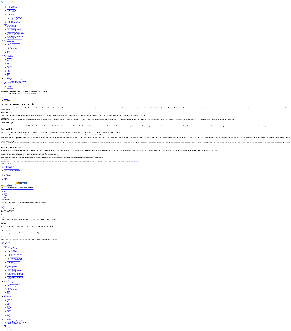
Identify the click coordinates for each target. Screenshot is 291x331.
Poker (8, 52)
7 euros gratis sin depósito (13, 30)
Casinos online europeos (12, 21)
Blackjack (9, 47)
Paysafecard (9, 66)
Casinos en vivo (10, 14)
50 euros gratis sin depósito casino (15, 36)
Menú (5, 197)
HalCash (9, 77)
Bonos (5, 24)
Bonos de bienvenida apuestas (14, 82)
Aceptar (2, 207)
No (1, 213)
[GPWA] (12, 184)
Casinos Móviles (11, 9)
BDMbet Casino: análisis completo (12, 170)
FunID (8, 75)
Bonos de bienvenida (12, 25)
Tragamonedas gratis (15, 43)
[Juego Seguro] (7, 186)
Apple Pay (9, 58)
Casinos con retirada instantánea (14, 13)
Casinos (5, 5)
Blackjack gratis (13, 48)
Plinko (8, 51)
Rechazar (3, 206)
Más (5, 83)
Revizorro (6, 99)
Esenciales (3, 223)
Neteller (8, 62)
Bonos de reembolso (11, 37)
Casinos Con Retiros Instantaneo (11, 169)
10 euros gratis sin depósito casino (15, 32)
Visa (8, 59)
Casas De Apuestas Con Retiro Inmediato (17, 81)
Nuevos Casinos (10, 6)
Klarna (8, 71)
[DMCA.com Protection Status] (5, 184)
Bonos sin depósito (11, 28)
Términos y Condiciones (13, 189)
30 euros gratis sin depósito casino (15, 34)
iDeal (8, 70)
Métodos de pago (8, 55)
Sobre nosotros (4, 189)
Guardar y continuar (5, 242)
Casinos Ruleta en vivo (15, 15)
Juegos (5, 40)
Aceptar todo (4, 243)
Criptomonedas (10, 56)
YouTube (6, 178)
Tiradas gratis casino (11, 26)
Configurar (3, 204)
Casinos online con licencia (13, 19)
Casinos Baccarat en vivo (16, 18)
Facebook (6, 179)
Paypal (8, 64)
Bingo (8, 49)
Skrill (8, 63)
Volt (8, 74)
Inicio (5, 191)
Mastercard (9, 60)
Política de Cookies (24, 189)
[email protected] (134, 161)
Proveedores (10, 88)
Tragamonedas (10, 41)
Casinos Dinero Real (12, 7)
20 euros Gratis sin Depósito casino (15, 33)
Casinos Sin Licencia (12, 10)
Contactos (31, 189)
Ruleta (8, 44)
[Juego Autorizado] (22, 184)
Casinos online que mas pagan (14, 22)
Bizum (8, 67)
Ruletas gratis (13, 45)
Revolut (8, 73)
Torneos (6, 54)
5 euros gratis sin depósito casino (14, 29)
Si (1, 214)
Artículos (9, 86)
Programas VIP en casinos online (14, 39)
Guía (8, 85)
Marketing (3, 237)
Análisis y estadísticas (6, 230)
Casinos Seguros (11, 11)
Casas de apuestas (8, 78)
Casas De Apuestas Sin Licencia (14, 79)
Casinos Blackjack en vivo (16, 17)
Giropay (9, 69)
